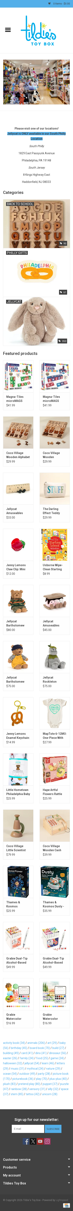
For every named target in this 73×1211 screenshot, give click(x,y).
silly (53, 1089)
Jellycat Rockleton (50, 679)
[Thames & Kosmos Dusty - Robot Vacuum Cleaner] (55, 882)
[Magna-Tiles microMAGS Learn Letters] (18, 376)
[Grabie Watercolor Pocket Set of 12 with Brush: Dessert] (18, 994)
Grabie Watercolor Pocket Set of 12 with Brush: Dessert (17, 1017)
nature (53, 1068)
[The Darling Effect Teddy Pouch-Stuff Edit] (55, 489)
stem (17, 1094)
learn (48, 1063)
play (41, 1078)
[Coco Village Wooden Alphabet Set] (18, 432)
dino (41, 1053)
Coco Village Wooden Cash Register (52, 848)
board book (40, 1048)
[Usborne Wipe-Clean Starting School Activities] (55, 545)
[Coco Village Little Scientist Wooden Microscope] (18, 826)
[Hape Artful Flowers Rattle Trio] (55, 769)
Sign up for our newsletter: (36, 1119)
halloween (12, 1063)
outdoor (27, 1073)
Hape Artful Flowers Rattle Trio (52, 792)
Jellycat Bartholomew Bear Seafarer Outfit (15, 680)
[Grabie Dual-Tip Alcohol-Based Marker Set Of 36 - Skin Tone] (18, 938)
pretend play (29, 1084)
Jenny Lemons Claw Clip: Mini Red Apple (16, 567)
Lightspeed (62, 1200)
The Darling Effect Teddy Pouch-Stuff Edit (54, 511)
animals (36, 1042)
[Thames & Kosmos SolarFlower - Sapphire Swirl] (18, 882)
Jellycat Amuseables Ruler (14, 511)
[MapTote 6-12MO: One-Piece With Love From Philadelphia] (55, 713)
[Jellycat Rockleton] (55, 657)
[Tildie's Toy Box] (44, 30)
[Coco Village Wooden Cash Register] (55, 826)
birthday (19, 1048)
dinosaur (57, 1053)
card (27, 1053)
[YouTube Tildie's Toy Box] (40, 1141)
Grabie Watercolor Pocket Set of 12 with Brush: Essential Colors (54, 1017)
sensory (37, 1089)
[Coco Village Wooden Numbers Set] (55, 432)
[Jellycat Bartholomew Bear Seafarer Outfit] (18, 657)
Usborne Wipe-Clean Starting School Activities (54, 567)
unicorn (49, 1094)
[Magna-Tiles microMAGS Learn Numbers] (55, 376)
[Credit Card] (66, 1205)
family (27, 1058)
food (42, 1058)
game (57, 1058)
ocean (10, 1073)
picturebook (22, 1078)
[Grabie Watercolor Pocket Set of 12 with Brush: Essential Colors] (55, 994)
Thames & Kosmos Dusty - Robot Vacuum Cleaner (53, 904)
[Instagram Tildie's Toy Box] (47, 1141)
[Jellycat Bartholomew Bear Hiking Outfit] (18, 601)
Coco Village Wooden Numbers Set (51, 455)
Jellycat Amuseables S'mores (51, 623)
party (44, 1073)
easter (10, 1058)
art (52, 1042)
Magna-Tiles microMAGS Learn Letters (15, 399)
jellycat (32, 1063)
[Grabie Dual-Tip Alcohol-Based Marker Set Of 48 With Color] (55, 938)
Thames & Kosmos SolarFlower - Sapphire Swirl (16, 904)
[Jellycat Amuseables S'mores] (55, 601)
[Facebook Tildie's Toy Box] (26, 1141)
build (58, 1048)
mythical (35, 1068)
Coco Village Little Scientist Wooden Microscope (16, 848)
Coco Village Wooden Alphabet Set (18, 455)
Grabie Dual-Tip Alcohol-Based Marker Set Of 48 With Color (54, 961)
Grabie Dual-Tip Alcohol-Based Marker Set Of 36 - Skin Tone (17, 961)
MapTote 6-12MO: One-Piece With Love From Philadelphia (55, 736)
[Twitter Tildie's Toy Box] (33, 1141)
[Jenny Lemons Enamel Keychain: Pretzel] (18, 713)
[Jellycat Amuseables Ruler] (18, 489)
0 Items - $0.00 (61, 3)
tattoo (33, 1094)
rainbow (19, 1089)
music (17, 1068)
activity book (14, 1042)
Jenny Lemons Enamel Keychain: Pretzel (18, 736)
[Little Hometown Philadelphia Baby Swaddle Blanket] (18, 769)
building (11, 1053)
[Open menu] (8, 30)
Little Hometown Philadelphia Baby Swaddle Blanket (18, 792)
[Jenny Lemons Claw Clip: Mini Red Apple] (18, 545)
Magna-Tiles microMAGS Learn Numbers (53, 399)
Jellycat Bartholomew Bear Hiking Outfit (18, 623)
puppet (50, 1084)
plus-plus (58, 1078)
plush (9, 1084)
